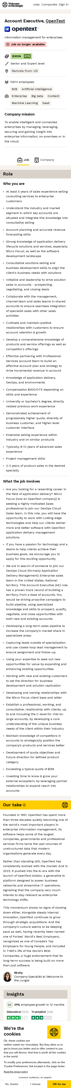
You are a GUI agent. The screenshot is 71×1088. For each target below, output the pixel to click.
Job (26, 160)
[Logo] (12, 4)
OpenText (55, 21)
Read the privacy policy (16, 1072)
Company (47, 160)
